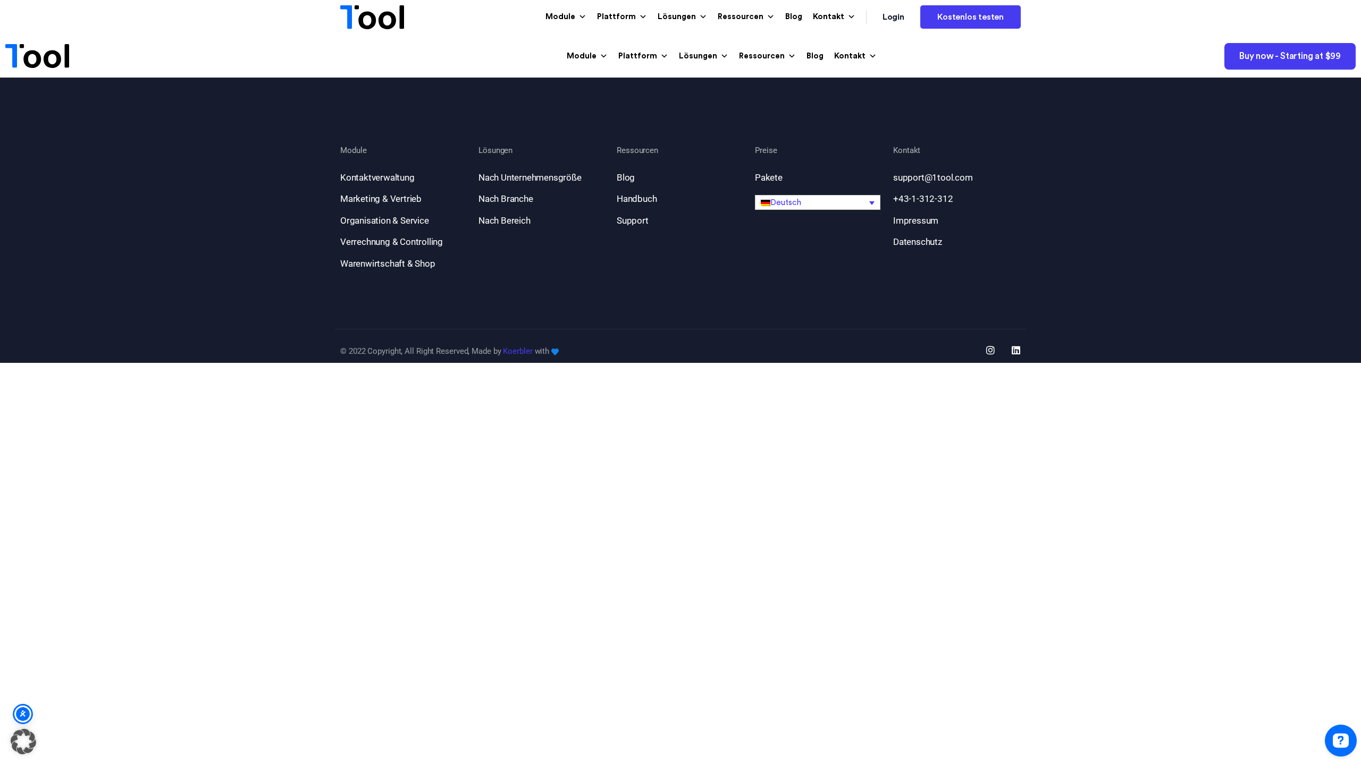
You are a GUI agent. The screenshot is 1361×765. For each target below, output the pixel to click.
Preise (766, 151)
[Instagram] (990, 350)
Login (894, 17)
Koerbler (517, 351)
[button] (817, 202)
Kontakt (828, 17)
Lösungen (677, 17)
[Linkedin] (1016, 350)
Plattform (616, 17)
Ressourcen (740, 17)
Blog (793, 17)
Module (560, 17)
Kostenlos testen (970, 17)
